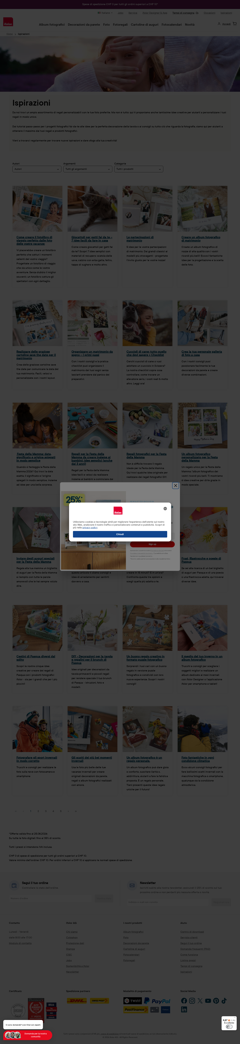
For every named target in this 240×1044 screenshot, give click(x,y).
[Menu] (235, 1018)
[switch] (229, 1027)
